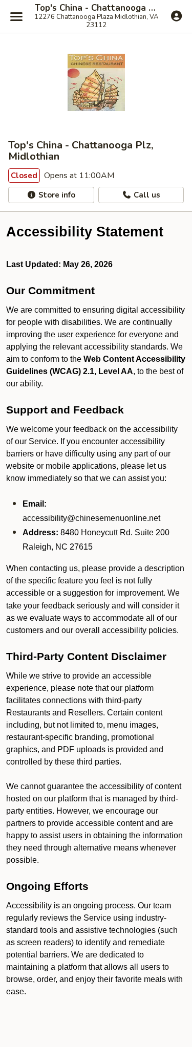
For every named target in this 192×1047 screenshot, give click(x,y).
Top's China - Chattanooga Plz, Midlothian (96, 8)
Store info (55, 195)
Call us (146, 195)
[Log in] (176, 16)
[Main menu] (16, 16)
